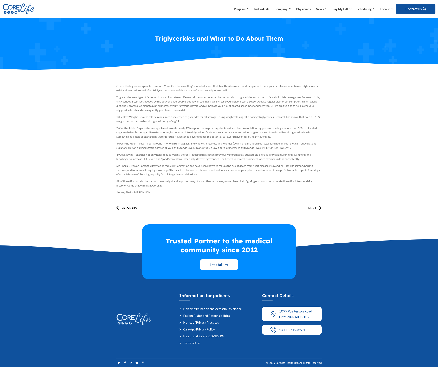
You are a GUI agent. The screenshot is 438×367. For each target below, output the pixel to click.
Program (240, 8)
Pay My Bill (340, 8)
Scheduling (364, 8)
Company (280, 8)
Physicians (303, 8)
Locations (387, 8)
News (320, 8)
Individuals (261, 8)
